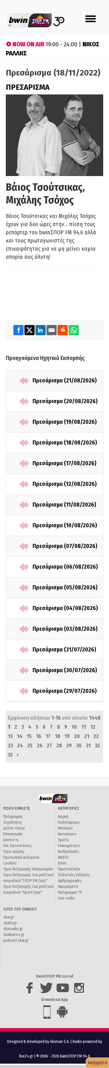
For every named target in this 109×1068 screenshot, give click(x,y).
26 (39, 745)
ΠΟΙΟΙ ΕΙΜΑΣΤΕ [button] (16, 808)
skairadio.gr (13, 928)
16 (38, 736)
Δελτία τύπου (14, 828)
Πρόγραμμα (12, 816)
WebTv (63, 857)
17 (48, 736)
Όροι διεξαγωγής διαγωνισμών (28, 869)
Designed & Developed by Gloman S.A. (38, 1041)
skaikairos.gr (14, 934)
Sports (63, 839)
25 (30, 745)
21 (86, 736)
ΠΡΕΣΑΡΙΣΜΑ (27, 87)
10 (74, 727)
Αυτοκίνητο (67, 834)
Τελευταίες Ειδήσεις (74, 874)
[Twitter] (29, 329)
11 (83, 727)
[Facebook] (18, 329)
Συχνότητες (12, 822)
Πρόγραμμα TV (70, 892)
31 (88, 745)
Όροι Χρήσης (13, 851)
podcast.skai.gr (16, 940)
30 (79, 745)
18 (57, 736)
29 (69, 745)
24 (20, 745)
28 (59, 745)
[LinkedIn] (41, 329)
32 (97, 745)
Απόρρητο (97, 1062)
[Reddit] (63, 329)
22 (96, 736)
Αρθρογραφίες (70, 880)
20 (77, 736)
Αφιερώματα (68, 886)
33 (10, 755)
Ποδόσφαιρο (69, 822)
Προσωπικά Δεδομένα (21, 857)
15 (29, 736)
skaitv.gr (10, 923)
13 (10, 736)
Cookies (10, 863)
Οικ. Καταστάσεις (17, 845)
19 (67, 736)
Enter (62, 863)
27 (49, 745)
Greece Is (11, 839)
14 (19, 736)
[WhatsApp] (74, 329)
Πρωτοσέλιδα (69, 869)
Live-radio (66, 898)
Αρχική (63, 816)
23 (10, 745)
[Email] (52, 329)
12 (92, 727)
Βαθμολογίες (68, 851)
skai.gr (8, 917)
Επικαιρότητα (69, 845)
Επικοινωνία (12, 834)
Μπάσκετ (65, 828)
